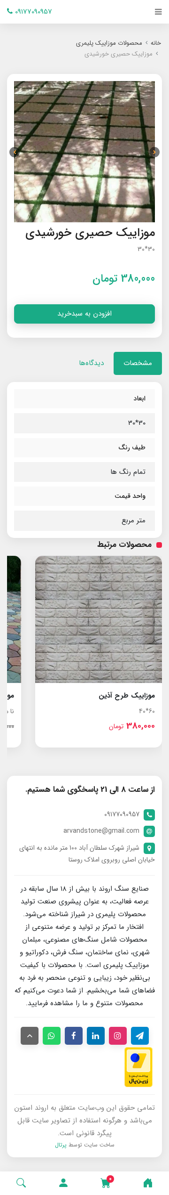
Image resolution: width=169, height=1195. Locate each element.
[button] (63, 1183)
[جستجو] (21, 1183)
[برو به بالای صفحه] (29, 1036)
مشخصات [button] (137, 363)
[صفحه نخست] (148, 1183)
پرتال (61, 1144)
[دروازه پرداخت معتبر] (138, 1067)
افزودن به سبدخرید (84, 313)
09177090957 (32, 11)
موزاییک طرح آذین (127, 695)
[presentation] (154, 152)
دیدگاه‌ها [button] (91, 363)
